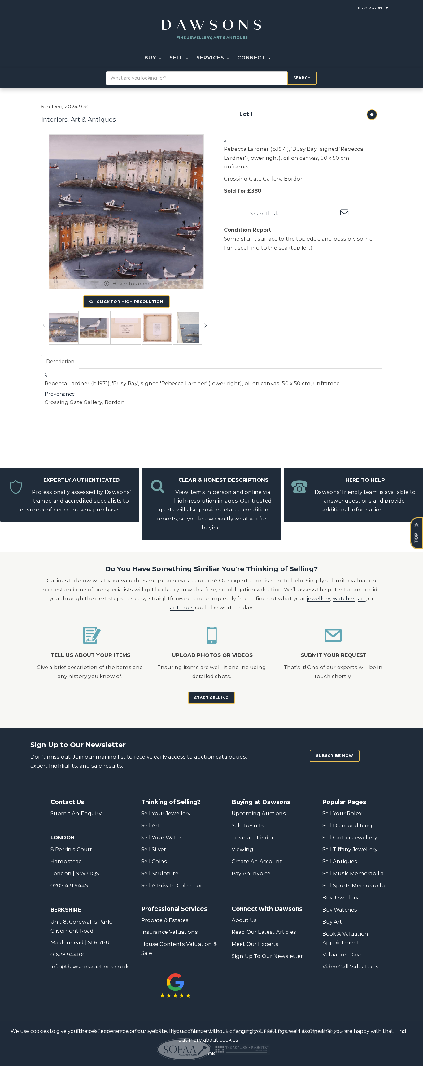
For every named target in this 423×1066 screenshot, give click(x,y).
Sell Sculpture (159, 873)
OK (211, 1054)
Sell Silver (153, 849)
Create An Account (257, 861)
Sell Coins (154, 861)
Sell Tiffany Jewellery (350, 849)
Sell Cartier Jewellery (349, 837)
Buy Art (332, 922)
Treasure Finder (253, 837)
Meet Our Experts (255, 944)
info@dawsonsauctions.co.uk (89, 967)
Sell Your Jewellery (166, 813)
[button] (279, 57)
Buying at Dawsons (261, 802)
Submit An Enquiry (76, 813)
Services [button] (211, 58)
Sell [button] (177, 58)
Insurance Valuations (169, 932)
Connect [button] (252, 58)
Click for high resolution (129, 301)
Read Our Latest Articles (264, 932)
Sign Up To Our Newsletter (267, 956)
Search (302, 78)
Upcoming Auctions (259, 813)
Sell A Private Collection (172, 885)
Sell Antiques (339, 861)
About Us (244, 920)
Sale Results (248, 825)
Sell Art (150, 825)
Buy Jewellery (340, 897)
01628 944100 (68, 954)
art (362, 598)
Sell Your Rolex (342, 813)
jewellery (318, 598)
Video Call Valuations (350, 967)
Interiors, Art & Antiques (78, 119)
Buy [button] (151, 58)
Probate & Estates (165, 920)
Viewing (242, 849)
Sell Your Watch (162, 837)
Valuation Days (342, 954)
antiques (182, 607)
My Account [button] (371, 7)
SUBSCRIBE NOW (334, 755)
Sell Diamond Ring (347, 825)
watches (344, 598)
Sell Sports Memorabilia (354, 885)
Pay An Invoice (251, 873)
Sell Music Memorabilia (353, 873)
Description (60, 361)
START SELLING (211, 697)
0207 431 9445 (69, 885)
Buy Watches (339, 910)
